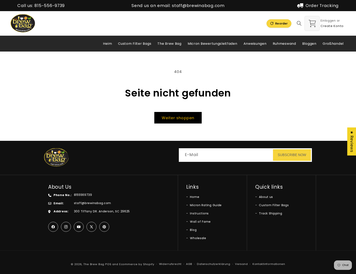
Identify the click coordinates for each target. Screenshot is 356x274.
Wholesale (197, 238)
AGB (189, 264)
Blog (193, 230)
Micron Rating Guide (205, 205)
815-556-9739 (49, 5)
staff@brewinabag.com (198, 5)
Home (194, 197)
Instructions (199, 213)
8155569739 (83, 195)
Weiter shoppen (178, 117)
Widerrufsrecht (170, 264)
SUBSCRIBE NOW (292, 155)
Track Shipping (270, 213)
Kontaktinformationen (269, 264)
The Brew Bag (93, 264)
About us (265, 197)
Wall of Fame (200, 222)
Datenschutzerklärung (213, 264)
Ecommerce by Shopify (136, 264)
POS (108, 264)
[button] (299, 23)
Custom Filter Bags (273, 205)
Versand (241, 264)
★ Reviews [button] (352, 141)
